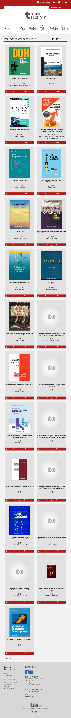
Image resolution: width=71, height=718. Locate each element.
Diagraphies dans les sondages (19, 589)
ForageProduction (21, 28)
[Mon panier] (59, 2)
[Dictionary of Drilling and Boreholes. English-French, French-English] (51, 112)
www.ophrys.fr (30, 697)
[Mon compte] (54, 2)
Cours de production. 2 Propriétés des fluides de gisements (20, 436)
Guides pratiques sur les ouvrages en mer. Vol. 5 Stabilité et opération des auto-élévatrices (51, 334)
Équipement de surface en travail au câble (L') (51, 538)
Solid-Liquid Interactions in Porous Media (19, 487)
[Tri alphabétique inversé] (65, 40)
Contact (6, 686)
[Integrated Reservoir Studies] (19, 265)
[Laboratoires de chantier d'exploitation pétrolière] (51, 367)
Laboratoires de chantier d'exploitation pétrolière (51, 385)
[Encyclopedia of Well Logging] (19, 520)
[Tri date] (54, 40)
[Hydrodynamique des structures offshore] (51, 214)
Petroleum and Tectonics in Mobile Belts (19, 385)
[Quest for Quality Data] (19, 163)
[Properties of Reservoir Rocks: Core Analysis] (51, 571)
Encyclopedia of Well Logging (19, 538)
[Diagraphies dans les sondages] (19, 571)
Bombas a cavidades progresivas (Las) (19, 334)
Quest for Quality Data (19, 181)
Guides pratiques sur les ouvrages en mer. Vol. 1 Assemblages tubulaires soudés (51, 487)
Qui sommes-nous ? (10, 682)
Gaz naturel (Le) (51, 78)
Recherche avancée (56, 7)
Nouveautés (8, 676)
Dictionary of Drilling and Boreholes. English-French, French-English (51, 130)
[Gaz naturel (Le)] (51, 61)
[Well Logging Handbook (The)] (51, 163)
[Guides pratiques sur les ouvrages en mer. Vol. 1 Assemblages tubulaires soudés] (51, 469)
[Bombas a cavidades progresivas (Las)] (19, 316)
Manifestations (9, 688)
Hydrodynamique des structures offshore (51, 232)
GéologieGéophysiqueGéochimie (9, 28)
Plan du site (40, 708)
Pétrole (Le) (19, 232)
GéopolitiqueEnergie (65, 28)
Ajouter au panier (20, 92)
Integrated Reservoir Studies (19, 283)
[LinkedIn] (31, 672)
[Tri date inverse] (58, 40)
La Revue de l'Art (9, 680)
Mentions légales (30, 708)
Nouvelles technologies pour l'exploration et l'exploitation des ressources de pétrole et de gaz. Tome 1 (51, 436)
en (66, 2)
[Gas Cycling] (51, 265)
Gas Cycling (51, 283)
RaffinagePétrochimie (32, 28)
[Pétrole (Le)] (19, 214)
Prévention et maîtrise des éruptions (19, 640)
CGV (24, 708)
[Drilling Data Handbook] (19, 61)
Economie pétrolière (54, 28)
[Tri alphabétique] (62, 40)
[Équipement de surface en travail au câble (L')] (51, 520)
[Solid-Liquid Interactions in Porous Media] (19, 469)
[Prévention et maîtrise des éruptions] (19, 622)
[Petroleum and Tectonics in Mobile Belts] (19, 367)
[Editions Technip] (35, 705)
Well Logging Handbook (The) (51, 181)
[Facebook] (27, 672)
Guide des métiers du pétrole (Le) (19, 130)
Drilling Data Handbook (20, 78)
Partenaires (8, 684)
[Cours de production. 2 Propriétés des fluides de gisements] (19, 418)
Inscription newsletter (45, 2)
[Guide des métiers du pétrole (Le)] (19, 112)
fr (62, 2)
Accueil (6, 673)
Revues (6, 678)
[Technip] (35, 18)
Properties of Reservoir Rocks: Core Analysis (51, 589)
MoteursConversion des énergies (43, 28)
